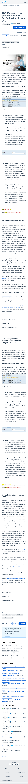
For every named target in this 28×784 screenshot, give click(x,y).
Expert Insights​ (14, 650)
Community (10, 2)
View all (4, 756)
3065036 (4, 278)
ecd (3, 614)
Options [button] (13, 30)
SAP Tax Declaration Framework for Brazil (10, 42)
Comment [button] (22, 623)
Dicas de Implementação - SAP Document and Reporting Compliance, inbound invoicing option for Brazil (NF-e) (14, 680)
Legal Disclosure (21, 772)
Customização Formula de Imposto (10, 673)
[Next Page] (15, 659)
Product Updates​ (5, 657)
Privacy (7, 768)
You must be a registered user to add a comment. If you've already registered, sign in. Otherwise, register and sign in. (13, 631)
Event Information (5, 648)
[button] (3, 35)
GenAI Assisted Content (7, 653)
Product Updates (6, 47)
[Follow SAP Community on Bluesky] (12, 764)
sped (14, 614)
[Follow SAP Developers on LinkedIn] (17, 764)
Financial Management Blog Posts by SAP (11, 5)
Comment (7, 636)
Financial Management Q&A (10, 670)
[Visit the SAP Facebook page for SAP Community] (10, 764)
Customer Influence (6, 296)
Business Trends (5, 645)
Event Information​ (16, 648)
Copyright (7, 772)
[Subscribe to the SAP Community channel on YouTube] (15, 764)
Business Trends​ (16, 645)
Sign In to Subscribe (19, 27)
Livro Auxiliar (8, 614)
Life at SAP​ (4, 655)
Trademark (7, 776)
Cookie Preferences (7, 780)
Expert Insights (5, 650)
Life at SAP (17, 653)
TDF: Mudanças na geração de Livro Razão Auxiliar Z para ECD (13, 17)
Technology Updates (17, 657)
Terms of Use (21, 768)
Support (21, 776)
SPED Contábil (20, 614)
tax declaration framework (7, 617)
